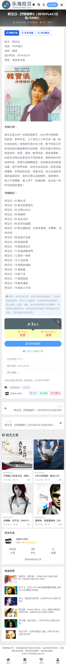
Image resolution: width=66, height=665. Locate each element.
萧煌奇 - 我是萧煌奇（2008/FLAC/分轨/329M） (48, 522)
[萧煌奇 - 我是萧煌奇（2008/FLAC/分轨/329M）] (49, 499)
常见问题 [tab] (28, 32)
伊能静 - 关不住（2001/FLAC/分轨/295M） (17, 522)
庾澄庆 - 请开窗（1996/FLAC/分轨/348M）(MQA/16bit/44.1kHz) (38, 578)
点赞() (57, 393)
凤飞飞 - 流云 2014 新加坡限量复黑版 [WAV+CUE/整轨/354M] (40, 588)
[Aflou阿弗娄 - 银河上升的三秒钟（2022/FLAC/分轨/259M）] (49, 455)
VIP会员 (24, 332)
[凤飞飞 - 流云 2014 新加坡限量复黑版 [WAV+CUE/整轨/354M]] (10, 590)
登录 (53, 5)
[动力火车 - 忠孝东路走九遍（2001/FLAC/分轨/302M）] (10, 634)
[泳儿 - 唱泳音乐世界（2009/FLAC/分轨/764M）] (10, 601)
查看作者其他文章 (33, 559)
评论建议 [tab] (45, 32)
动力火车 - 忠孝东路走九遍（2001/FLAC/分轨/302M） (39, 633)
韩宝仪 (26, 387)
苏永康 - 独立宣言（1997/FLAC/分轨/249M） (39, 622)
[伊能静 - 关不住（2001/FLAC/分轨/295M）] (17, 499)
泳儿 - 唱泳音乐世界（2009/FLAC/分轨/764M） (40, 599)
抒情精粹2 (15, 387)
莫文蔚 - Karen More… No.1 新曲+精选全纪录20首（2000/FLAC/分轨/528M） (40, 611)
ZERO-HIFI (16, 393)
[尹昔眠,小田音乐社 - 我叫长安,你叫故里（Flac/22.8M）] (17, 455)
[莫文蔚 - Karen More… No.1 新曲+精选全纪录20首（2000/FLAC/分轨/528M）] (10, 612)
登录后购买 (34, 343)
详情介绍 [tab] (12, 32)
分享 (34, 393)
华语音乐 (34, 22)
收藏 (45, 393)
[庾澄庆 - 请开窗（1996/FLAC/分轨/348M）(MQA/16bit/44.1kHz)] (10, 579)
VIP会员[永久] (50, 332)
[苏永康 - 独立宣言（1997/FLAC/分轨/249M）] (10, 623)
